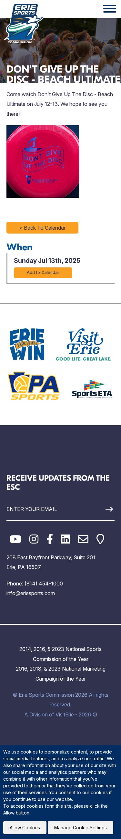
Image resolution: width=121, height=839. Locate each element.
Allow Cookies (25, 827)
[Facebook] (49, 539)
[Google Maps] (100, 539)
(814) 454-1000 (44, 583)
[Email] (83, 539)
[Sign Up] (100, 509)
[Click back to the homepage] (24, 23)
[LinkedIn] (65, 539)
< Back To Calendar (42, 228)
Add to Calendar (43, 272)
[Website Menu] (109, 9)
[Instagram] (34, 539)
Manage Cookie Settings (80, 827)
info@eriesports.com (30, 593)
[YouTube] (15, 539)
